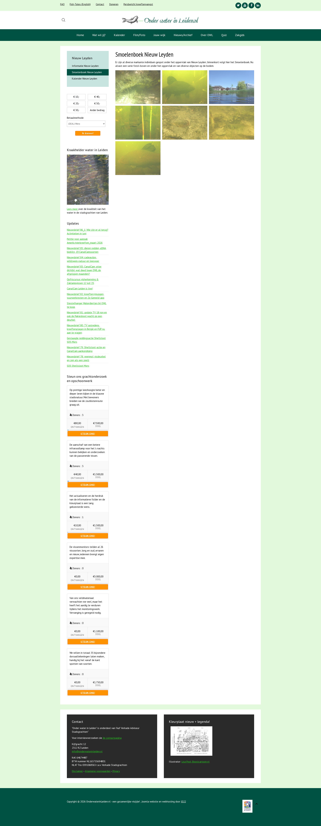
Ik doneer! (88, 133)
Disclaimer (77, 771)
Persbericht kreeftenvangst (138, 4)
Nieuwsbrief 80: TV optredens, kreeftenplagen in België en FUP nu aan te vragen (86, 329)
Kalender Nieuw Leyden (84, 78)
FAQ (62, 4)
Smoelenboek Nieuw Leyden (87, 72)
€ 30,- (76, 110)
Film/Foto (139, 35)
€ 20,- (76, 103)
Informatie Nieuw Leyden (85, 65)
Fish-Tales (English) (80, 4)
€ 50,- (97, 103)
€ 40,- (97, 96)
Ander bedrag (97, 110)
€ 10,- (76, 96)
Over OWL (207, 35)
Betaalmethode (75, 117)
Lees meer (72, 209)
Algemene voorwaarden (98, 771)
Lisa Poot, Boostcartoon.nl (195, 761)
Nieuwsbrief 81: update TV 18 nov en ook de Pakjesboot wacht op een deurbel (87, 316)
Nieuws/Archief (183, 35)
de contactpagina (112, 738)
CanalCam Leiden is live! (80, 288)
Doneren (113, 4)
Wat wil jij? (98, 35)
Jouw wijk (159, 35)
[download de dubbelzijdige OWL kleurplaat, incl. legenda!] (190, 741)
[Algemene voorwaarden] (112, 771)
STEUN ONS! (88, 433)
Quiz (224, 35)
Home (80, 35)
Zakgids (239, 35)
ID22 (183, 801)
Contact (100, 4)
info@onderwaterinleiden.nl (87, 751)
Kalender (119, 35)
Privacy (116, 771)
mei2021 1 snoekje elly (86, 200)
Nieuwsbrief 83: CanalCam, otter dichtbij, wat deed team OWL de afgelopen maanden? (84, 270)
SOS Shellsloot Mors (78, 365)
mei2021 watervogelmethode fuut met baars (81, 200)
